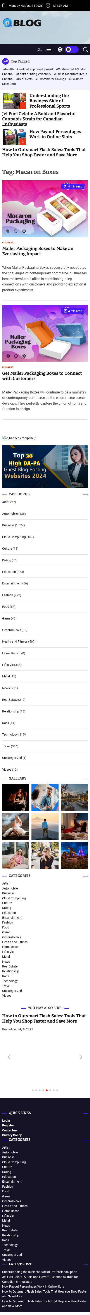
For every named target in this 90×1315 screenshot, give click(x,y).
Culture (7, 548)
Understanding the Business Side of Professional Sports (49, 101)
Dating (6, 560)
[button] (9, 1056)
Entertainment (12, 583)
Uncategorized (12, 758)
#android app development (35, 69)
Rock (5, 723)
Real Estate (9, 699)
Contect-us (9, 1130)
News (6, 688)
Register (8, 1125)
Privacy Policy (12, 1135)
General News (11, 630)
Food (5, 606)
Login (6, 1120)
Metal (6, 676)
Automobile (10, 513)
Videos (6, 769)
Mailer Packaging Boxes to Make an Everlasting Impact (37, 251)
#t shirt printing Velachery (34, 74)
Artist (6, 502)
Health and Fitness (15, 641)
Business (7, 242)
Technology (10, 734)
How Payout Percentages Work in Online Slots (55, 134)
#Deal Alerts (24, 79)
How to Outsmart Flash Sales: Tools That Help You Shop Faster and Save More (44, 152)
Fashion (7, 595)
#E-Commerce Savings (51, 79)
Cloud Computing (14, 537)
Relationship (10, 711)
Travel (6, 746)
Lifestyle (8, 665)
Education (9, 572)
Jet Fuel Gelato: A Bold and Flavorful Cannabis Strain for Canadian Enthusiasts (39, 119)
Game (6, 618)
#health (8, 69)
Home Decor (10, 653)
